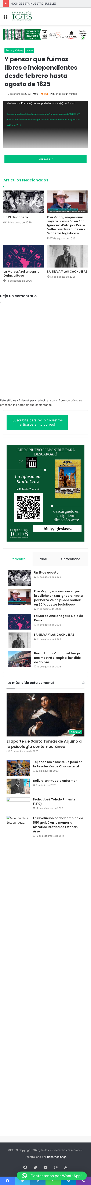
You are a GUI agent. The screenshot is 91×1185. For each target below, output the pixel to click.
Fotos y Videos (14, 50)
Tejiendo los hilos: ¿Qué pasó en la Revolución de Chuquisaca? (58, 764)
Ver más (45, 159)
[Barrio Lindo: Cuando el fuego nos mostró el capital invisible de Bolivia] (19, 659)
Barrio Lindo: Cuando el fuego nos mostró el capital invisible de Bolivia (57, 657)
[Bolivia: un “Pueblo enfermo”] (18, 786)
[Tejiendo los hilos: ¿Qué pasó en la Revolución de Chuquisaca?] (18, 768)
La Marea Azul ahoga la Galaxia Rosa (21, 273)
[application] (45, 124)
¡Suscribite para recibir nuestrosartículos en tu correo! (37, 422)
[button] (52, 1176)
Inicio (29, 50)
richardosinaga (56, 1156)
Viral (43, 559)
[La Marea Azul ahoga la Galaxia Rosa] (23, 256)
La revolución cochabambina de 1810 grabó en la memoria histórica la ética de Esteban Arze (58, 824)
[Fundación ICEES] (27, 16)
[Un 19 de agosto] (23, 201)
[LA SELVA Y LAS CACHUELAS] (67, 256)
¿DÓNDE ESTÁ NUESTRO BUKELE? (33, 3)
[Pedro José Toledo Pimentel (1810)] (18, 805)
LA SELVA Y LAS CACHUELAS (67, 271)
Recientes (18, 559)
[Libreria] (45, 34)
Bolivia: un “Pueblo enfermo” (55, 781)
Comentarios (70, 559)
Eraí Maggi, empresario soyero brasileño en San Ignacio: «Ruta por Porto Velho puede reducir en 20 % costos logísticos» (67, 225)
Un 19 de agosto (15, 217)
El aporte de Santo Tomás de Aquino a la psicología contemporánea (44, 744)
